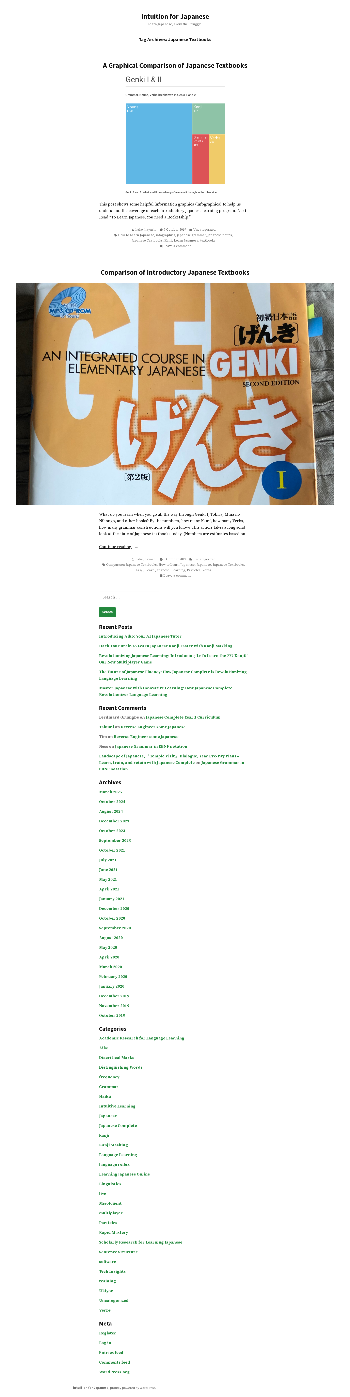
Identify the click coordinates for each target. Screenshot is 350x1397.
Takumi (106, 727)
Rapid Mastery (113, 1232)
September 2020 (115, 928)
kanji (104, 1135)
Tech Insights (112, 1271)
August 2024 (111, 811)
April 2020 (109, 957)
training (107, 1281)
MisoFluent (110, 1203)
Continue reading (127, 547)
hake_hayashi (145, 230)
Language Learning (118, 1154)
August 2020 (111, 937)
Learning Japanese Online (124, 1174)
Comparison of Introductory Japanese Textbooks (175, 272)
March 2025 (110, 792)
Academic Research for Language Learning (141, 1038)
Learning (178, 570)
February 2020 (113, 976)
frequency (109, 1077)
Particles (194, 570)
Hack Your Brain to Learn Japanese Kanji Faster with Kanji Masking (166, 646)
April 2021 (109, 889)
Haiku (105, 1096)
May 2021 (108, 879)
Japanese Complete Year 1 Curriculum (183, 717)
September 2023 (115, 840)
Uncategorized (204, 230)
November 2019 (114, 1005)
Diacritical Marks (116, 1057)
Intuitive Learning (117, 1106)
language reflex (114, 1164)
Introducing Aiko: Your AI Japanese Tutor (140, 636)
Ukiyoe (106, 1291)
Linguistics (110, 1184)
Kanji (168, 241)
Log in (105, 1343)
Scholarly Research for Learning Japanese (140, 1242)
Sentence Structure (118, 1252)
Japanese (203, 565)
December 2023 (114, 821)
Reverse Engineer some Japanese (153, 727)
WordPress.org (114, 1372)
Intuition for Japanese (175, 16)
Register (107, 1333)
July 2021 (107, 860)
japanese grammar (191, 235)
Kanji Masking (113, 1145)
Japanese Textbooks (147, 241)
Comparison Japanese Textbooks (131, 565)
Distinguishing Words (121, 1067)
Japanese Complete (118, 1125)
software (107, 1261)
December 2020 (114, 908)
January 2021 (111, 899)
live (102, 1193)
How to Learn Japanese (136, 235)
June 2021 (108, 869)
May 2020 (108, 947)
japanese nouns (220, 235)
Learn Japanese (186, 241)
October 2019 (112, 1015)
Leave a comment (177, 246)
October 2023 (112, 831)
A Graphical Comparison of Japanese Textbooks (175, 65)
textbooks (207, 241)
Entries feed (111, 1352)
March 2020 (110, 967)
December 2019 (114, 996)
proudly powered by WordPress (132, 1388)
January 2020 (111, 986)
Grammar (108, 1086)
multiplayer (111, 1213)
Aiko (104, 1048)
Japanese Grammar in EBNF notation (151, 746)
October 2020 (112, 918)
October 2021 (112, 850)
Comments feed (114, 1362)
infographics (165, 235)
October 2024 (112, 801)
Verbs (206, 570)
